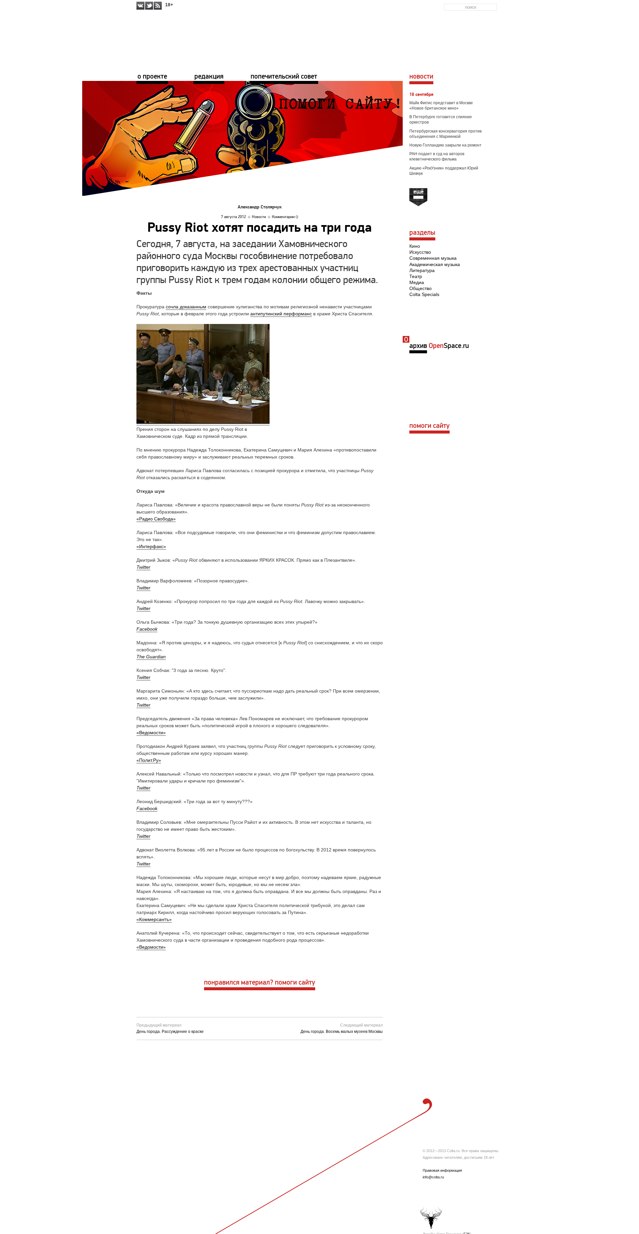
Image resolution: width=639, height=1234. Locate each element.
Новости (259, 217)
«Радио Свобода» (156, 518)
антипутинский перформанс (281, 313)
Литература (422, 270)
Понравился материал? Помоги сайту (259, 982)
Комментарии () (285, 217)
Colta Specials (424, 294)
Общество (420, 288)
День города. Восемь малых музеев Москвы (342, 1031)
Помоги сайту (429, 426)
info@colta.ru (433, 1177)
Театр (415, 276)
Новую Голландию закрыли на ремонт (445, 145)
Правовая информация (442, 1170)
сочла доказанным (186, 306)
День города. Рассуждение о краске (170, 1031)
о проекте (152, 76)
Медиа (416, 282)
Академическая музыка (434, 264)
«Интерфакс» (151, 546)
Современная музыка (433, 258)
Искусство (420, 252)
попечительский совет (284, 76)
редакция (208, 76)
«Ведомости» (151, 732)
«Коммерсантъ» (154, 919)
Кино (414, 246)
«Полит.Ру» (148, 760)
